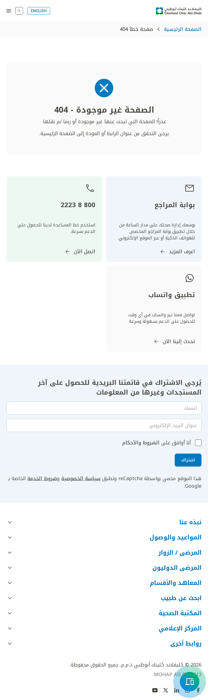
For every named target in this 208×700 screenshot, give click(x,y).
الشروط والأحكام (141, 442)
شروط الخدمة (42, 478)
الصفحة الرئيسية (183, 29)
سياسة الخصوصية (80, 478)
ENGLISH (39, 11)
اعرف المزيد (182, 251)
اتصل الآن (84, 251)
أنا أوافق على (156, 443)
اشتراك (188, 460)
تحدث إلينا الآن (179, 341)
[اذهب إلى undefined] (165, 690)
